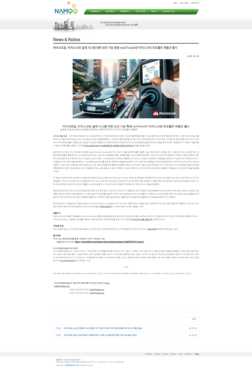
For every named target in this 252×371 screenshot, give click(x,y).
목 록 (193, 319)
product (165, 354)
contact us (188, 354)
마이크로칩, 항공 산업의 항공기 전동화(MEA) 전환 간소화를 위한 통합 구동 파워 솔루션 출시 (100, 335)
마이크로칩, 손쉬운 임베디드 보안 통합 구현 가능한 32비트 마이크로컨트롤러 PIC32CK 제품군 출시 (103, 328)
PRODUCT (125, 11)
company (148, 354)
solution (173, 354)
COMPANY (95, 11)
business (157, 354)
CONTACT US (169, 11)
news (181, 354)
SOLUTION (140, 11)
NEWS (154, 11)
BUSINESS (110, 11)
